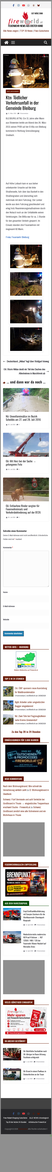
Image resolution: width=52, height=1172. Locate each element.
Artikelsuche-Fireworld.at (37, 1122)
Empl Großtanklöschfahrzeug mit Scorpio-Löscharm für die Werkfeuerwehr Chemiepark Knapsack (34, 916)
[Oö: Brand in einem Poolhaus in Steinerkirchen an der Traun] (12, 1075)
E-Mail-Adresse (9, 606)
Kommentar (8, 547)
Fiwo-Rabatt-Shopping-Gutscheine (15, 1118)
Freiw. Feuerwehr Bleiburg (17, 237)
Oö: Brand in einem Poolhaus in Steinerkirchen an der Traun (34, 1073)
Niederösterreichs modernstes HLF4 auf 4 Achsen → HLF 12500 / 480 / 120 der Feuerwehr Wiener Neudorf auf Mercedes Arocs (34, 940)
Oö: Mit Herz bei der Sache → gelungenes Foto (21, 462)
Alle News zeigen (10, 31)
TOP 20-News (26, 31)
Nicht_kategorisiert (13, 91)
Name (5, 592)
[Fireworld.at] (6, 42)
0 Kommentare (24, 113)
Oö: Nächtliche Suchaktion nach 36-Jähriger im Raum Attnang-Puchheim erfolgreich (35, 1054)
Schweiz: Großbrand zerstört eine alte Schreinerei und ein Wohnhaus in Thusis (24, 811)
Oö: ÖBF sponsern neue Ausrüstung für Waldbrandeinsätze (31, 690)
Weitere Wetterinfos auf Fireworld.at (26, 670)
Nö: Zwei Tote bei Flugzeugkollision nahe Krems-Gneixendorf (30, 718)
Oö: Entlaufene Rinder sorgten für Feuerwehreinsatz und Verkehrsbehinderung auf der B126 (23, 509)
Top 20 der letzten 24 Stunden (16, 1122)
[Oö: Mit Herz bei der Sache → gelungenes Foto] (26, 435)
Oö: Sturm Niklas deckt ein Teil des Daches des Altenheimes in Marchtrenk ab (24, 371)
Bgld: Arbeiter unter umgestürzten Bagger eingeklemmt (30, 704)
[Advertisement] (24, 839)
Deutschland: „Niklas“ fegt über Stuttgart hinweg (28, 361)
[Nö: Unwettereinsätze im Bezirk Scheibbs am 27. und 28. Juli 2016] (26, 390)
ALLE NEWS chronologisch (39, 1118)
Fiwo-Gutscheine (41, 31)
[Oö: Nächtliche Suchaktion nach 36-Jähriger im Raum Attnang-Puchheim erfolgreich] (12, 1057)
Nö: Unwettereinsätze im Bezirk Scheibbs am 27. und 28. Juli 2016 (23, 418)
